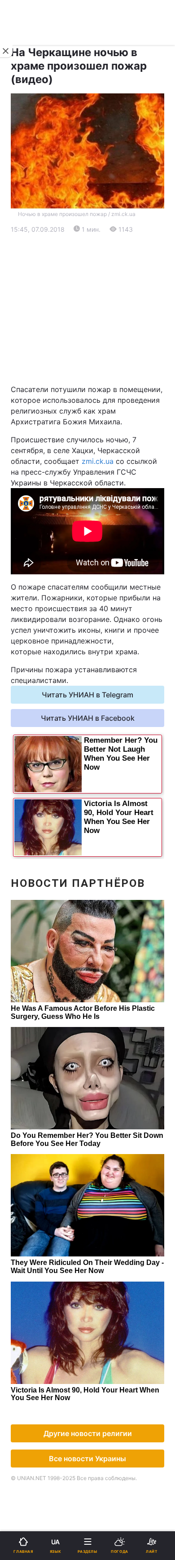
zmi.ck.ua (98, 461)
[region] (87, 309)
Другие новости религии (88, 1433)
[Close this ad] (6, 51)
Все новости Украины (87, 1458)
